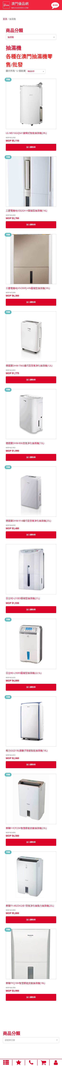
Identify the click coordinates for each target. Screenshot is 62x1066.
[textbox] (31, 1040)
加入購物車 (31, 147)
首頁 (5, 18)
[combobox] (31, 37)
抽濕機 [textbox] (11, 37)
